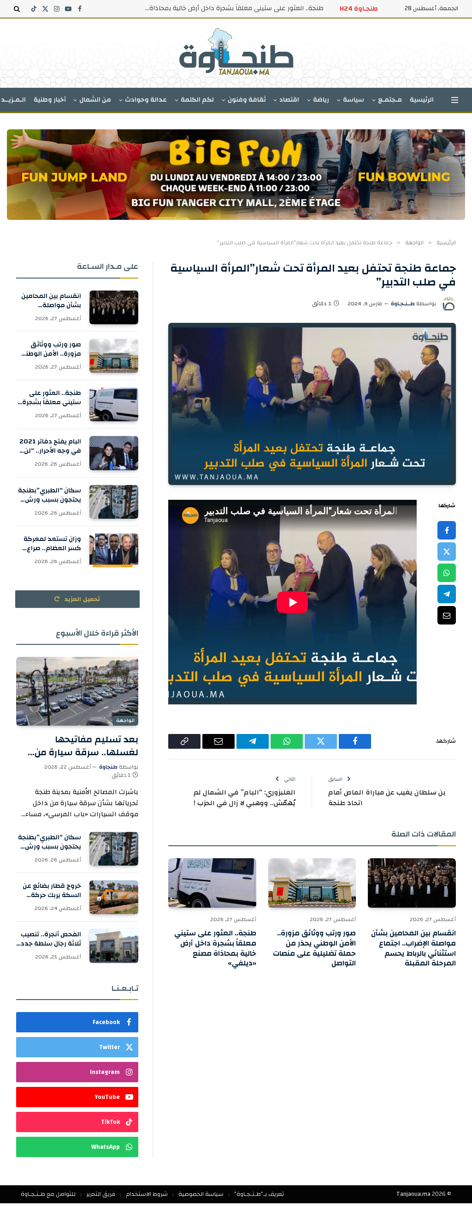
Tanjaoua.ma (413, 1194)
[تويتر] (446, 551)
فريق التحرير (100, 1194)
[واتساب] (446, 573)
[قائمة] (454, 100)
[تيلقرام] (446, 594)
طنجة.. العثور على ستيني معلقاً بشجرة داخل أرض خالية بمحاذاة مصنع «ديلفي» (215, 948)
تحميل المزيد (81, 599)
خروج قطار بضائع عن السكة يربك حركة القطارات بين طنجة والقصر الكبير (52, 890)
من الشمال (95, 100)
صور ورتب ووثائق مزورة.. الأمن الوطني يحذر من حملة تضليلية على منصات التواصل (314, 948)
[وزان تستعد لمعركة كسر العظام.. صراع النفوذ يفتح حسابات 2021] (113, 550)
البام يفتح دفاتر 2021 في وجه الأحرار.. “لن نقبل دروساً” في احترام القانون (231, 8)
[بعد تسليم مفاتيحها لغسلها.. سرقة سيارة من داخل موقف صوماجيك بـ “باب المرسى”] (77, 691)
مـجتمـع (390, 100)
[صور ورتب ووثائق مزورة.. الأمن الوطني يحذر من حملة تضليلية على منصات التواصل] (312, 883)
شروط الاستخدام (147, 1194)
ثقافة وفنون (247, 100)
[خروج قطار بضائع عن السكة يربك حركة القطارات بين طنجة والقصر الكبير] (113, 897)
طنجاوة (108, 767)
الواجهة (125, 720)
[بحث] (18, 9)
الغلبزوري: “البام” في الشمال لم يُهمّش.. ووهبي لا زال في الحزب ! (244, 797)
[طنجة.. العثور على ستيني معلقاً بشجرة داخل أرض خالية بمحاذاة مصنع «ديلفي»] (212, 883)
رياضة (321, 100)
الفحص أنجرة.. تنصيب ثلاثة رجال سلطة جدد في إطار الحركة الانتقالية (51, 939)
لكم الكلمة (197, 100)
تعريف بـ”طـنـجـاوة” (259, 1194)
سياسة (353, 100)
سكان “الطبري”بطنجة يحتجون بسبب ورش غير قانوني (49, 495)
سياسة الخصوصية (201, 1194)
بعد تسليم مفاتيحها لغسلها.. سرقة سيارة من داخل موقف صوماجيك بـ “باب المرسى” (78, 745)
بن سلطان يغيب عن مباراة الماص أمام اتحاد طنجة (387, 797)
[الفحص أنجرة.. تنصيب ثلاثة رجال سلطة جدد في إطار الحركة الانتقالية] (113, 946)
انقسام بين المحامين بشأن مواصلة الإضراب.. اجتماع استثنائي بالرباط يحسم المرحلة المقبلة (413, 948)
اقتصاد (289, 100)
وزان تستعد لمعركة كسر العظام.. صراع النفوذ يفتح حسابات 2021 (52, 543)
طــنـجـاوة (403, 303)
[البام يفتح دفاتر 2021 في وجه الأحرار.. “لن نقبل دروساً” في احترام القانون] (113, 453)
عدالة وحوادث (146, 100)
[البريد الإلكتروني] (446, 615)
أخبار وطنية (50, 100)
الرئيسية (422, 100)
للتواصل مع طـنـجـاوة (48, 1194)
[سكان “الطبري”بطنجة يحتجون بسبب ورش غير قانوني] (113, 502)
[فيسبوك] (446, 530)
